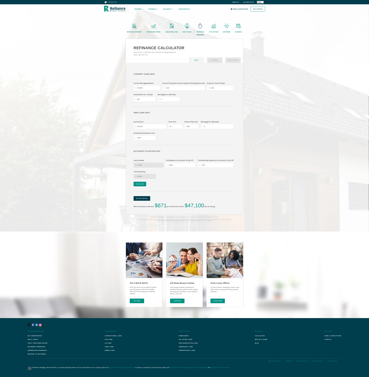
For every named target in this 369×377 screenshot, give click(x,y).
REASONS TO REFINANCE (37, 354)
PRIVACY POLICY (317, 361)
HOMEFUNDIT (184, 336)
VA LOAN (108, 343)
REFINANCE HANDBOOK (36, 347)
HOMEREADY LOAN (186, 347)
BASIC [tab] (196, 60)
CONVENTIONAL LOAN (113, 336)
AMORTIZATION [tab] (233, 60)
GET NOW (137, 301)
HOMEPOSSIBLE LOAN (187, 350)
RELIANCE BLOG (248, 2)
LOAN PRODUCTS (184, 9)
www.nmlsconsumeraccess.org (220, 367)
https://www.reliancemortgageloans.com (121, 367)
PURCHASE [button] (138, 9)
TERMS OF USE (332, 361)
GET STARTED (257, 9)
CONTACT (328, 339)
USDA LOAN (109, 347)
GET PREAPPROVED (35, 336)
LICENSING (288, 361)
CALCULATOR (260, 336)
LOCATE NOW (217, 301)
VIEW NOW (177, 301)
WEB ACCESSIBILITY (274, 361)
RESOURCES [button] (167, 9)
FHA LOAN (108, 339)
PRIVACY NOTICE (302, 361)
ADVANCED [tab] (214, 60)
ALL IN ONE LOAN (185, 339)
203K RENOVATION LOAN (188, 343)
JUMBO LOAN (110, 350)
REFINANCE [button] (153, 9)
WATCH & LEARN (261, 339)
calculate (140, 184)
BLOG (257, 343)
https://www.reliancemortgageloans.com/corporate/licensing (188, 367)
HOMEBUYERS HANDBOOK (37, 350)
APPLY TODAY (33, 339)
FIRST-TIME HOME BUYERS (38, 343)
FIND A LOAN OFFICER (333, 336)
